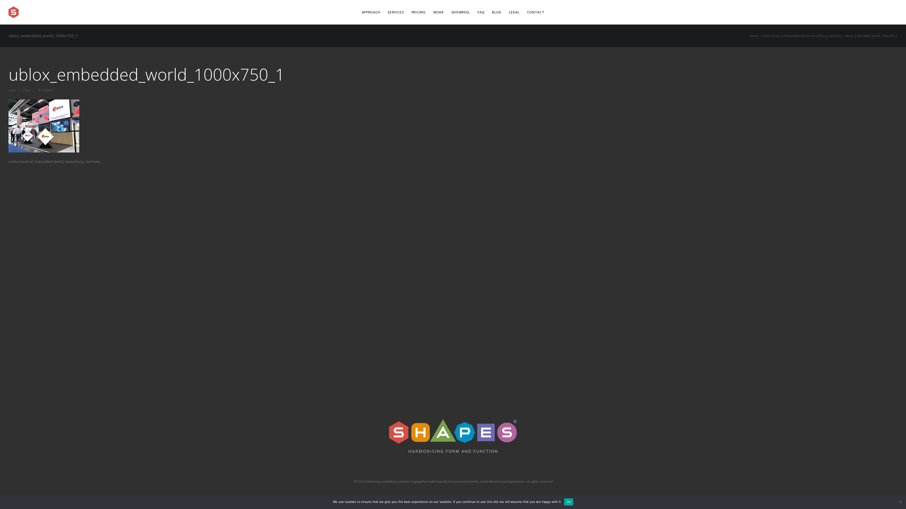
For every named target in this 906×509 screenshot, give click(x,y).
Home (754, 36)
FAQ (481, 12)
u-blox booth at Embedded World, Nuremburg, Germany (802, 36)
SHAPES (48, 90)
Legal (514, 12)
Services (396, 12)
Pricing (418, 12)
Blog (496, 12)
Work (438, 12)
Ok (568, 502)
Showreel (460, 12)
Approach (371, 12)
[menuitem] (371, 12)
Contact (536, 12)
